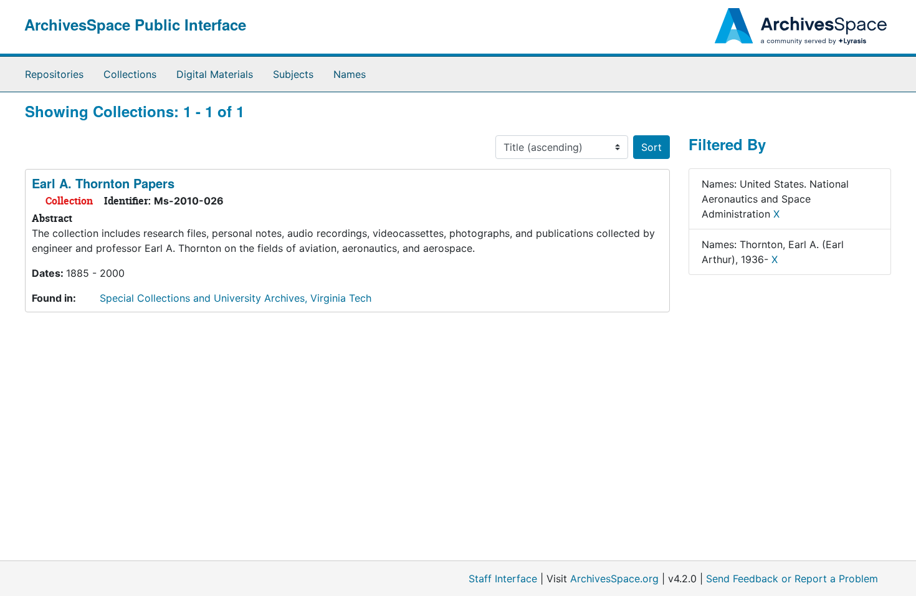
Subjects (293, 74)
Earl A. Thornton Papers (103, 183)
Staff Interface (503, 578)
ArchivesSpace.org (614, 578)
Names (349, 74)
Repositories (54, 74)
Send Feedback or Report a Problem (792, 578)
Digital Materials (214, 74)
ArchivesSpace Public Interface (135, 24)
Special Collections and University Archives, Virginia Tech (235, 298)
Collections (129, 74)
